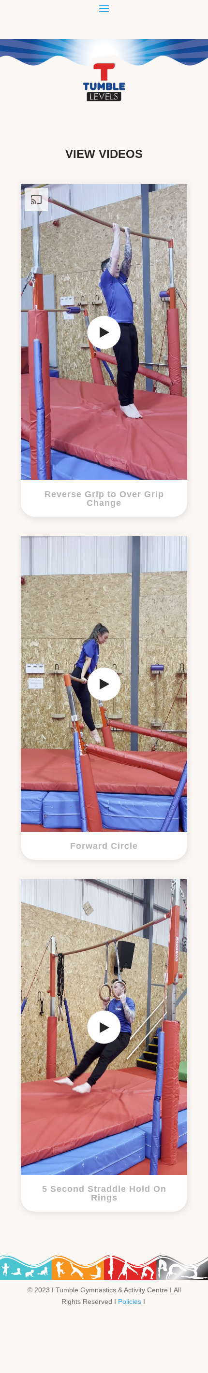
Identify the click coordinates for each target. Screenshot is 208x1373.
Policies (129, 1301)
